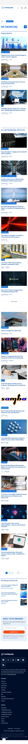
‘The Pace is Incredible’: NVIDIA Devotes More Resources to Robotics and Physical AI (14, 496)
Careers (3, 701)
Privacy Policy (15, 638)
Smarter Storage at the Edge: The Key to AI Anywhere (9, 585)
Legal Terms (10, 728)
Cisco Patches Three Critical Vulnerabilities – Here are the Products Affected (13, 525)
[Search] (22, 8)
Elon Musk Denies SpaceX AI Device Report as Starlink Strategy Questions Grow (13, 208)
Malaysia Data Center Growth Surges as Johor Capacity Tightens (13, 56)
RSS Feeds (3, 687)
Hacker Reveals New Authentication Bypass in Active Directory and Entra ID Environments (13, 467)
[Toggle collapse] (4, 739)
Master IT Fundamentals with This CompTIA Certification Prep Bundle (12, 357)
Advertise (3, 696)
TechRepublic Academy (7, 360)
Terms (8, 638)
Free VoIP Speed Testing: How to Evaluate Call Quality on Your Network (13, 384)
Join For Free (14, 632)
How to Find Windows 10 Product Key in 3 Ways (9, 601)
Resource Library (5, 716)
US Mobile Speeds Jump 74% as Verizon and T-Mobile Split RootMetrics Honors (13, 109)
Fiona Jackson (5, 558)
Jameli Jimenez (5, 267)
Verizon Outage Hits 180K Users (11, 331)
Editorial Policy (4, 723)
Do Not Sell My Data (11, 674)
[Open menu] (25, 8)
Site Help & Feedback (6, 692)
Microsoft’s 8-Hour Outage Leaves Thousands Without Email (12, 291)
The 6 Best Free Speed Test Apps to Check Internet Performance (12, 236)
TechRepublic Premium (6, 714)
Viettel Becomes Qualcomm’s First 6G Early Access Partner (13, 82)
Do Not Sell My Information (7, 698)
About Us (3, 681)
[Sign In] (18, 8)
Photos (2, 718)
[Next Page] (21, 573)
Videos (2, 721)
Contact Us (3, 683)
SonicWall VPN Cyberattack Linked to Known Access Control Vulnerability (13, 439)
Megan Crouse (5, 442)
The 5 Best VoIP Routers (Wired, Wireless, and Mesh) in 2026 (11, 263)
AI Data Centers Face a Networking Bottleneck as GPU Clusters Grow (12, 180)
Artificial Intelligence (7, 588)
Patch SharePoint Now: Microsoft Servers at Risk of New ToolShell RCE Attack (12, 553)
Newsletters (4, 685)
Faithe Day (4, 239)
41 (18, 572)
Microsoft (3, 595)
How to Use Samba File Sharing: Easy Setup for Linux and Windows (12, 411)
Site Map (3, 690)
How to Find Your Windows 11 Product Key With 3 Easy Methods (9, 593)
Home (2, 21)
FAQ (2, 694)
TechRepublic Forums (6, 710)
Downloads (3, 708)
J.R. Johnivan (5, 471)
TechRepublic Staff (6, 59)
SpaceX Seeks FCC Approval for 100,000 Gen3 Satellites (14, 152)
